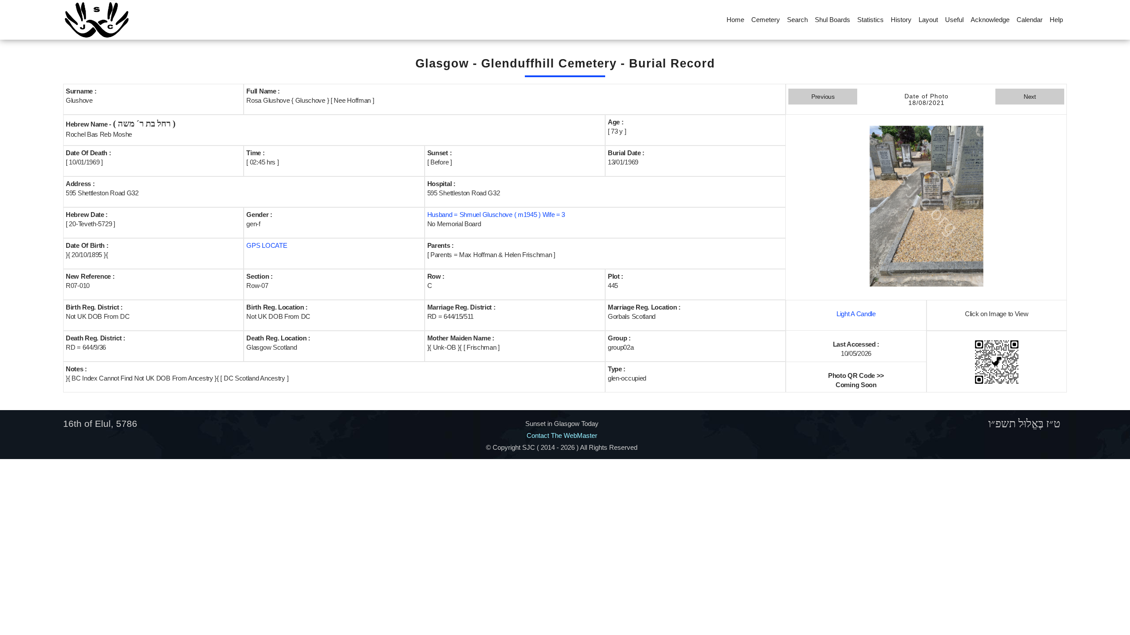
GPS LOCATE (266, 245)
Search (797, 19)
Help (1056, 19)
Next (1030, 96)
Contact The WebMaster (562, 435)
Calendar (1030, 19)
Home (735, 19)
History (901, 19)
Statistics (870, 19)
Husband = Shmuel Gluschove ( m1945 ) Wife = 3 (496, 214)
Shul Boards (832, 19)
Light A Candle (856, 314)
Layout (928, 19)
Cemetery (765, 19)
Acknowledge (990, 19)
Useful (954, 19)
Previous (823, 96)
